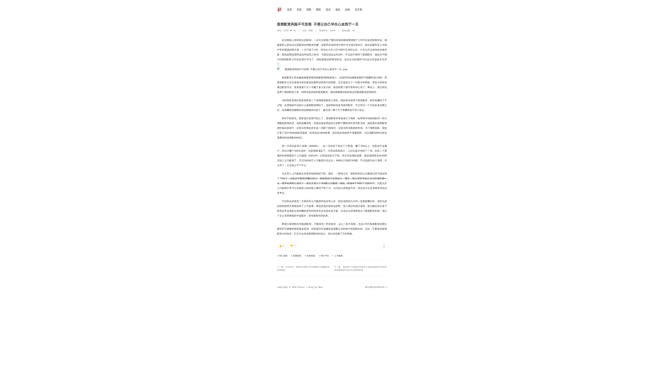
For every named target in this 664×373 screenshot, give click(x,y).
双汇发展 (283, 256)
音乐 (328, 9)
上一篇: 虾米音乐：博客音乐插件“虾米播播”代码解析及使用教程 (303, 268)
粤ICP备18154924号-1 (376, 287)
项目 (337, 9)
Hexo (320, 287)
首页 (289, 9)
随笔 (318, 9)
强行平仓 (325, 256)
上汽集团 (338, 256)
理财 (308, 9)
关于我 (358, 9)
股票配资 (297, 256)
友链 (347, 9)
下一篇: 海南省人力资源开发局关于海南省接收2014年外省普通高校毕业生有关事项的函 (360, 268)
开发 (299, 9)
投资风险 (311, 256)
